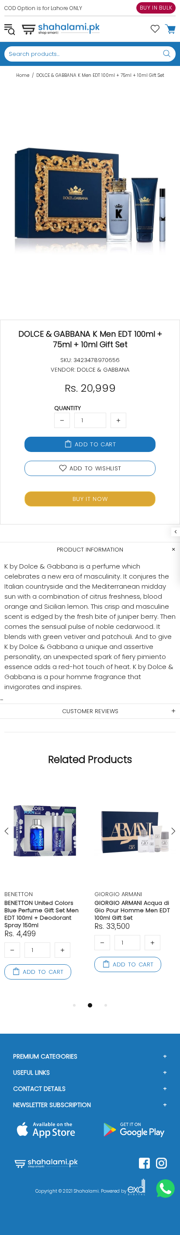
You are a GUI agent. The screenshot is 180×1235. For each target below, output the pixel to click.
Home (22, 75)
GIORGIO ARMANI (118, 894)
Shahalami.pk (60, 28)
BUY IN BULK (156, 7)
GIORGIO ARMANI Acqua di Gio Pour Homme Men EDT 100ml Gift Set (132, 910)
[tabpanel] (45, 890)
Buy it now (90, 499)
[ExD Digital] (136, 1191)
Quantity (67, 408)
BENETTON (18, 894)
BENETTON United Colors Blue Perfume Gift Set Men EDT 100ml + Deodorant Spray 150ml (41, 914)
